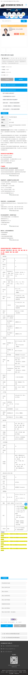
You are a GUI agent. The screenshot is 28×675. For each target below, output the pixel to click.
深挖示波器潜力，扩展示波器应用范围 (11, 109)
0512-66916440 (25, 504)
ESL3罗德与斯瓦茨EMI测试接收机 (13, 637)
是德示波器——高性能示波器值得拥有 (11, 102)
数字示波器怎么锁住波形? (8, 93)
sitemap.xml (16, 673)
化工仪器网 (11, 673)
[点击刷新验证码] (13, 619)
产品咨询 (7, 79)
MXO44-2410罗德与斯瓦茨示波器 (12, 633)
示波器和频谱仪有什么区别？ (9, 96)
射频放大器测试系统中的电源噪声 (10, 99)
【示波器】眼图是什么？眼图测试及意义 (11, 106)
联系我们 (21, 79)
